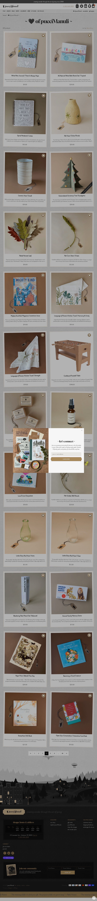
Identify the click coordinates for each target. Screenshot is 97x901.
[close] (81, 430)
